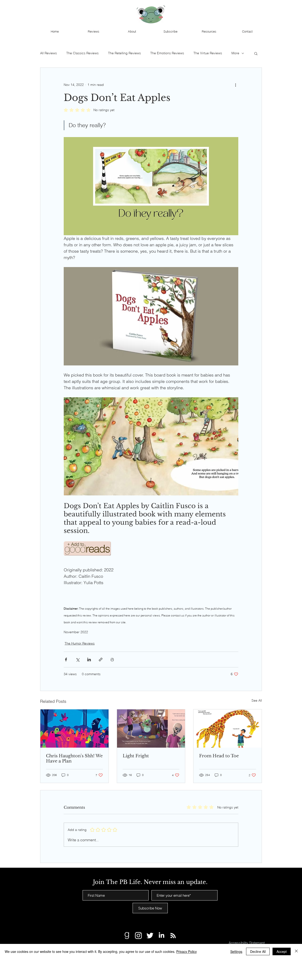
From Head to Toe (219, 755)
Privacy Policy (186, 951)
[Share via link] (100, 659)
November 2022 (76, 632)
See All (257, 700)
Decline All (258, 951)
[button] (256, 53)
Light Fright (136, 755)
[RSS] (173, 935)
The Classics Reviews (82, 53)
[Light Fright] (151, 728)
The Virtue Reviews (207, 53)
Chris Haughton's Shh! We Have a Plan (74, 758)
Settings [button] (236, 951)
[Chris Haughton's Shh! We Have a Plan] (74, 728)
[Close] (296, 951)
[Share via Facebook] (66, 659)
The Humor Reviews (80, 643)
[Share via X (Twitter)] (77, 659)
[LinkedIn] (161, 935)
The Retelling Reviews (124, 53)
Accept (282, 951)
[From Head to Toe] (227, 728)
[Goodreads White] (126, 935)
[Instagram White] (138, 935)
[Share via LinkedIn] (89, 659)
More (235, 53)
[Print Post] (112, 659)
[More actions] (235, 85)
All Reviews (48, 53)
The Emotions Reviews (167, 53)
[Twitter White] (150, 935)
